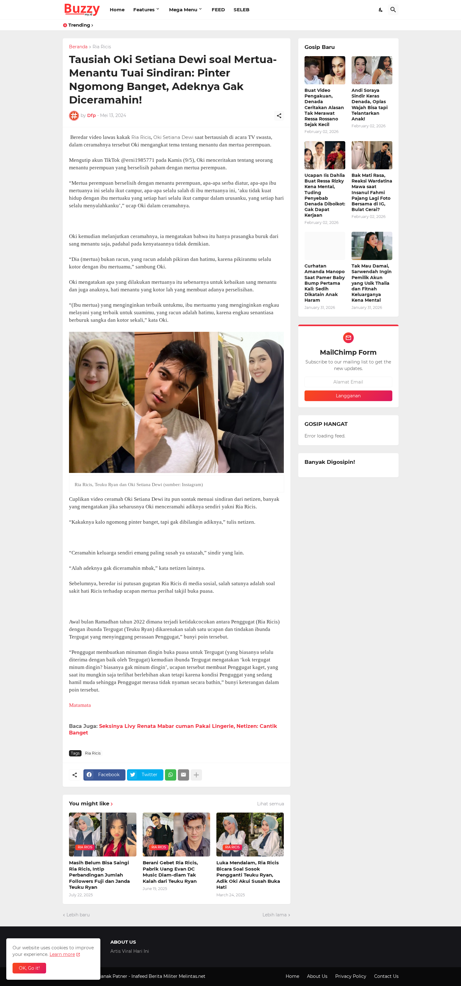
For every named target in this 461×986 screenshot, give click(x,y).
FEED (218, 10)
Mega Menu (183, 10)
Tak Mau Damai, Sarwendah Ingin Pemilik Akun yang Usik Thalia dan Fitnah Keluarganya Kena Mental (372, 283)
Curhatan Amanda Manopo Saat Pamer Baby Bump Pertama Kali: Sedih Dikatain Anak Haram (325, 283)
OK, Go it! (29, 968)
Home (117, 10)
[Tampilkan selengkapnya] (196, 775)
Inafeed (139, 976)
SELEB (241, 10)
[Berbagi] (279, 116)
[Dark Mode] (381, 9)
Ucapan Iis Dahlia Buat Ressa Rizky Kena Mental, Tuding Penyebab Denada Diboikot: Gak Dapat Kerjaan (325, 195)
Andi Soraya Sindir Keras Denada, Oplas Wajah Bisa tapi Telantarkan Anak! (370, 104)
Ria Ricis (102, 47)
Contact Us (386, 976)
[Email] (183, 775)
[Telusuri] (393, 9)
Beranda (78, 47)
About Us (317, 976)
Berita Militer (163, 976)
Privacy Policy (350, 976)
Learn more (62, 954)
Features (144, 10)
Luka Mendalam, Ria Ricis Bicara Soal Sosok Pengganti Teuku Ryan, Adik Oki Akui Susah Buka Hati (248, 875)
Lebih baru (78, 915)
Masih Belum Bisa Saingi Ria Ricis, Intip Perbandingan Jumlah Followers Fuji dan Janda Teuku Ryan (99, 875)
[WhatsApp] (170, 775)
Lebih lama (274, 915)
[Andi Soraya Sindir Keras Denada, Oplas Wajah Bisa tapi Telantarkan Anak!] (372, 70)
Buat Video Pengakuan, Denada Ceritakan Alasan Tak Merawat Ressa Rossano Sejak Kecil (324, 107)
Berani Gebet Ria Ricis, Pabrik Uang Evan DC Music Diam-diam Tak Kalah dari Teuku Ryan (170, 872)
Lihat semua (270, 804)
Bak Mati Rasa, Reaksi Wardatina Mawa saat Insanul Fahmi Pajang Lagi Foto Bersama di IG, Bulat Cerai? (372, 192)
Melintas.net (192, 976)
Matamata (80, 705)
